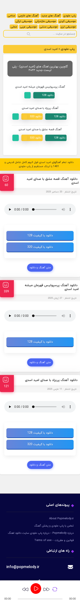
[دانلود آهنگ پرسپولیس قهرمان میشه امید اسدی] (44, 95)
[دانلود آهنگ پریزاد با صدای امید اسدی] (56, 116)
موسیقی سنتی (49, 27)
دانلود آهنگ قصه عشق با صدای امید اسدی (53, 181)
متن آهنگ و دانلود (40, 267)
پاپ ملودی (69, 16)
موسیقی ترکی (24, 21)
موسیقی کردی (67, 21)
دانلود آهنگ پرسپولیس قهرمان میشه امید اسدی (52, 287)
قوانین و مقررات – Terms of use (54, 540)
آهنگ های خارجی (28, 16)
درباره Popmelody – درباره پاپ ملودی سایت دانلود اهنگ (41, 533)
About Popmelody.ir (61, 519)
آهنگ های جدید (50, 16)
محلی (14, 27)
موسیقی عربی (28, 27)
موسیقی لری (68, 27)
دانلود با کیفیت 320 (40, 247)
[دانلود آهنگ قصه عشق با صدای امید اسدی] (56, 138)
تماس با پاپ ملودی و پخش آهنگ (54, 526)
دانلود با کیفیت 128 (40, 236)
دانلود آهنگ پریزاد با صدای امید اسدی (51, 380)
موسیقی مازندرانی (45, 21)
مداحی (11, 16)
